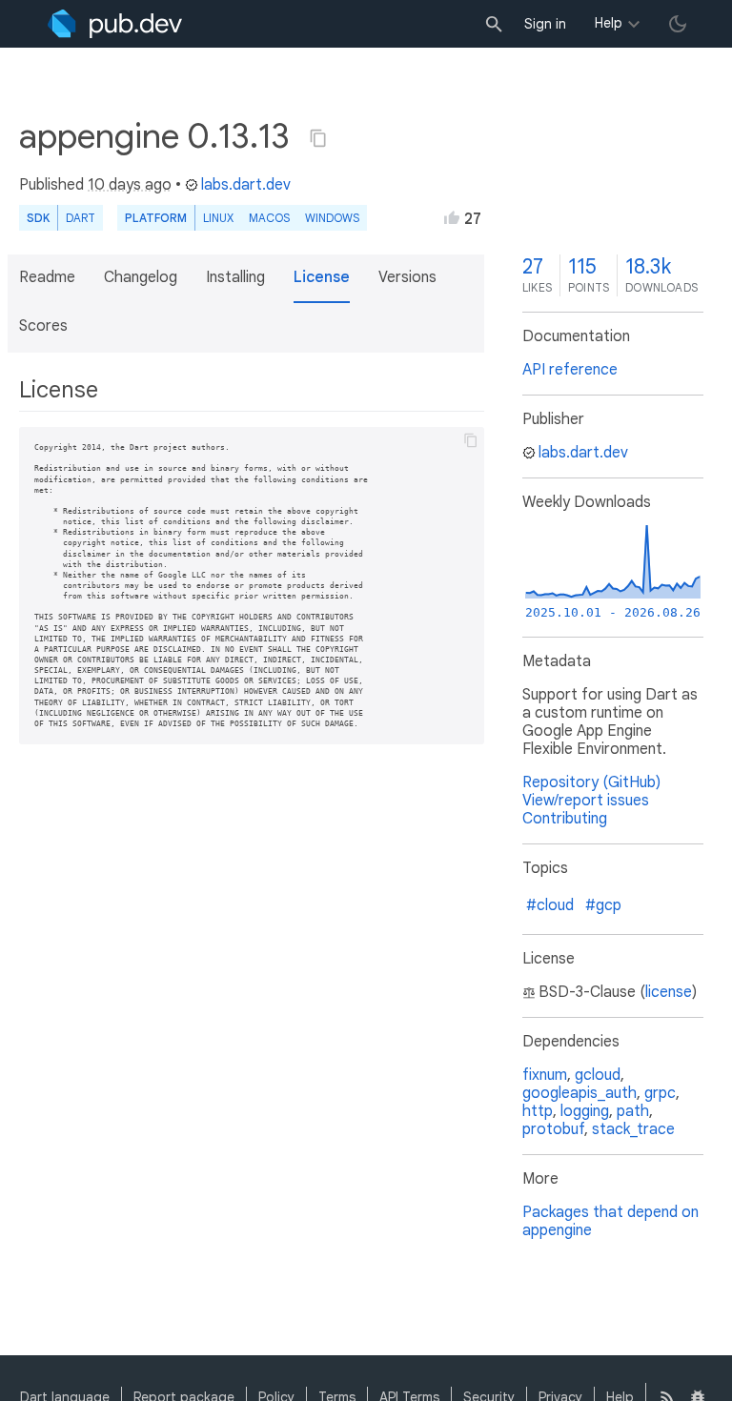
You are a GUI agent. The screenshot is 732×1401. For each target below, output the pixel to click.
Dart (80, 218)
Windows (332, 218)
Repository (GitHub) (591, 782)
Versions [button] (407, 277)
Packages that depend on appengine (610, 1221)
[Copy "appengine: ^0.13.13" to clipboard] (318, 138)
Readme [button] (47, 277)
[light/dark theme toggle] (677, 23)
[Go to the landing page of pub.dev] (115, 24)
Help (608, 22)
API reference (570, 369)
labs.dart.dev (246, 184)
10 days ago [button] (130, 184)
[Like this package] (451, 217)
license (668, 992)
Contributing (564, 818)
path (633, 1111)
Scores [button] (43, 325)
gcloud (597, 1075)
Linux (218, 218)
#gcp (603, 905)
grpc (660, 1093)
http (537, 1111)
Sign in (545, 23)
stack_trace (633, 1129)
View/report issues (585, 800)
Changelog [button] (140, 277)
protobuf (553, 1129)
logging (584, 1111)
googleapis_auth (579, 1093)
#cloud (550, 905)
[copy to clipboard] (470, 440)
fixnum (544, 1075)
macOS (269, 218)
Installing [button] (235, 277)
